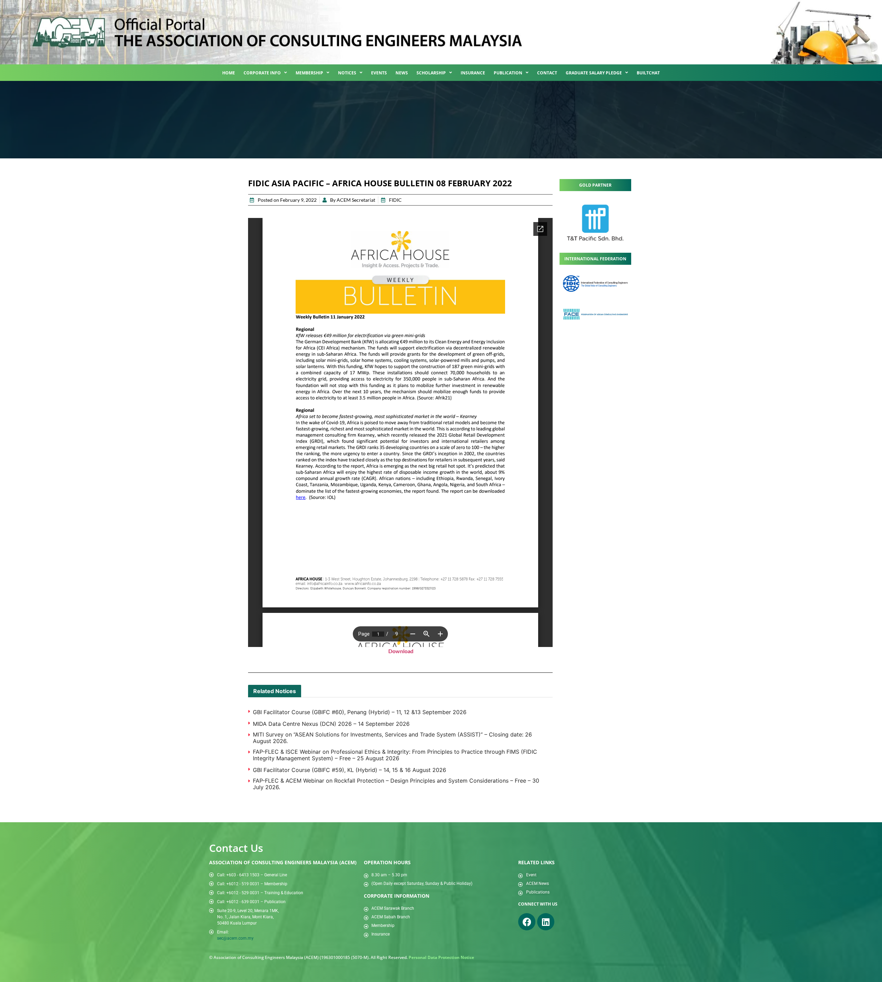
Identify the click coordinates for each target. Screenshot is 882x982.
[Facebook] (526, 921)
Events (379, 73)
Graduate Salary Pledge (594, 73)
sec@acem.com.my (235, 938)
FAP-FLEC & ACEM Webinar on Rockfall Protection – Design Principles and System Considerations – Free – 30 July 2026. (396, 784)
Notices (347, 73)
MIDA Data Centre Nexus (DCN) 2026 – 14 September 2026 (331, 723)
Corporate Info (262, 73)
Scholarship (431, 73)
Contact (547, 73)
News (402, 73)
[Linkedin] (545, 921)
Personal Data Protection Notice (441, 957)
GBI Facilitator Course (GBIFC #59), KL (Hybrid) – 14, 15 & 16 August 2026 (349, 769)
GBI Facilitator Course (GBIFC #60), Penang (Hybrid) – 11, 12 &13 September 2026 (359, 712)
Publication (508, 73)
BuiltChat (648, 73)
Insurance (473, 73)
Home (228, 73)
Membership (309, 73)
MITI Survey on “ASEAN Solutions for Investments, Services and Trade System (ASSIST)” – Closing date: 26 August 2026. (392, 737)
